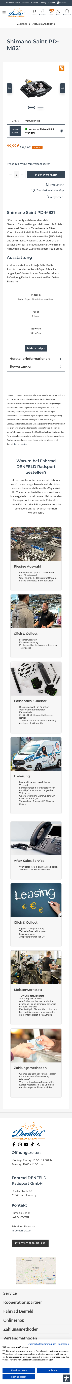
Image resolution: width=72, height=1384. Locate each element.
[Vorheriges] (9, 88)
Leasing (43, 3)
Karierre (34, 3)
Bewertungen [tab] (21, 366)
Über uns (25, 3)
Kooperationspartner (22, 1302)
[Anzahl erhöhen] (21, 174)
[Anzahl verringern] (10, 174)
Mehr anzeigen (36, 348)
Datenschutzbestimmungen (42, 1343)
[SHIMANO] (36, 56)
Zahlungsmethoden (21, 1329)
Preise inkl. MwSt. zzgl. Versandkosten (28, 163)
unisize (15, 131)
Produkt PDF (57, 184)
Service (63, 3)
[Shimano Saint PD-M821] (36, 88)
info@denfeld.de (21, 1230)
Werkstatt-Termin (13, 3)
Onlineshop (13, 1320)
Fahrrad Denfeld (18, 1311)
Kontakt (51, 3)
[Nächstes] (62, 88)
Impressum (63, 1343)
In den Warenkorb (46, 174)
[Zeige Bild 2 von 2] (40, 107)
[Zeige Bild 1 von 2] (31, 107)
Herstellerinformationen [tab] (30, 359)
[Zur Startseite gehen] (16, 12)
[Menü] (4, 12)
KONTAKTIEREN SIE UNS (30, 1243)
